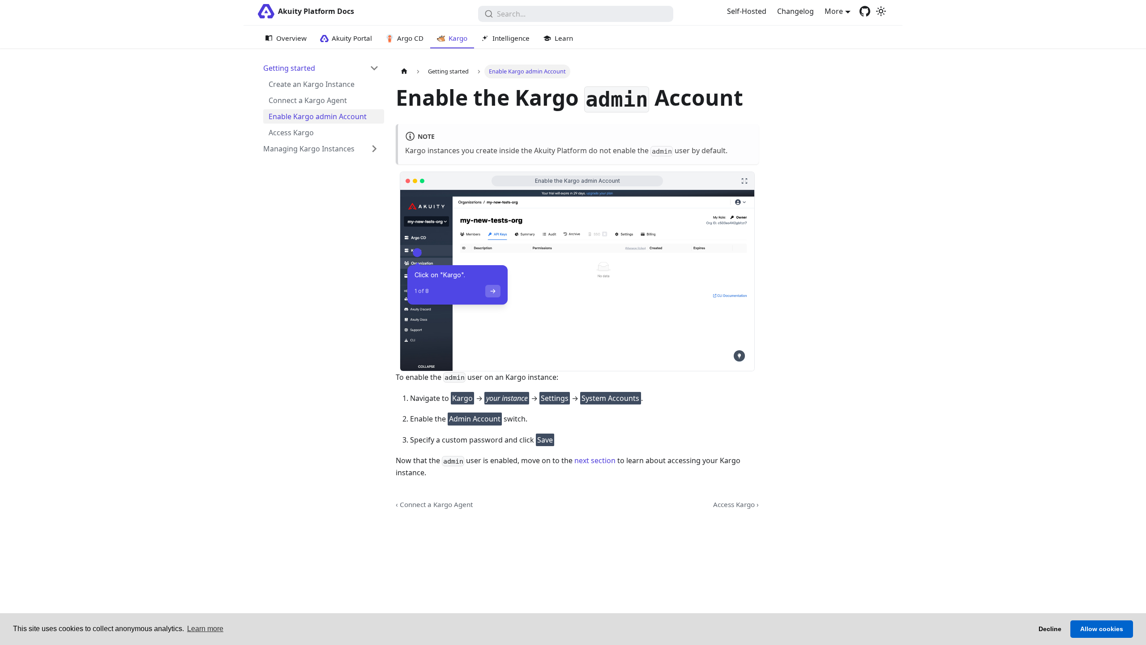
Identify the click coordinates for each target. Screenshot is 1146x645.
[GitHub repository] (865, 11)
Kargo (458, 38)
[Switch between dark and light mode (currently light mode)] (881, 11)
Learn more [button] (205, 628)
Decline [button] (1050, 628)
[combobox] (575, 14)
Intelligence (511, 38)
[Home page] (404, 71)
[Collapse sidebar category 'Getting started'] (374, 68)
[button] (321, 149)
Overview (291, 38)
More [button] (834, 11)
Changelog (795, 11)
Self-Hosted (746, 11)
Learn (564, 38)
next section (595, 460)
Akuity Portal (352, 38)
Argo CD (410, 38)
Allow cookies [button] (1101, 628)
